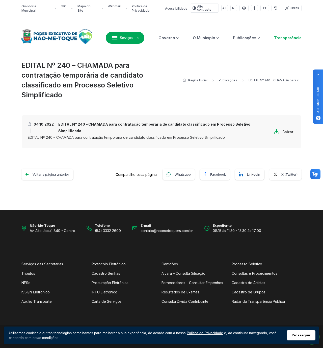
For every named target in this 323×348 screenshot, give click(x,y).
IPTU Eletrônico (104, 292)
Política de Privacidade (205, 333)
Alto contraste (204, 8)
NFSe (26, 283)
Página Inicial (197, 80)
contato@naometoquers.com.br (167, 230)
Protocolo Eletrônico (109, 264)
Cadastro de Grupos (248, 292)
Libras (294, 8)
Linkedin (253, 174)
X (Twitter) (289, 174)
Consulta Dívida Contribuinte (185, 301)
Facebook (218, 174)
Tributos (28, 273)
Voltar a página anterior (51, 174)
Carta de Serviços (107, 301)
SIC (63, 6)
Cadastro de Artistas (248, 283)
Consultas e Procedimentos (254, 273)
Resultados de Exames (180, 292)
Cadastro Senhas (106, 273)
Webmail (114, 6)
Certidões (170, 264)
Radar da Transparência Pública (258, 301)
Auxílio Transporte (36, 301)
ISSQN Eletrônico (35, 292)
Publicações (244, 37)
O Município (204, 37)
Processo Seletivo (247, 264)
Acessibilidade (176, 8)
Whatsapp (183, 174)
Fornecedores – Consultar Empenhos (192, 283)
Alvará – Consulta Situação (183, 273)
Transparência (288, 37)
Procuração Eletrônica (110, 283)
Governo (166, 37)
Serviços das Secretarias (42, 264)
